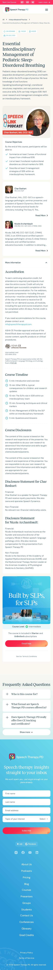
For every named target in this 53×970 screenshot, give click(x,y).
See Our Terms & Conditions (26, 656)
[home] (16, 9)
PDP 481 (13, 363)
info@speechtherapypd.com (18, 324)
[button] (46, 9)
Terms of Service (26, 958)
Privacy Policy (26, 952)
